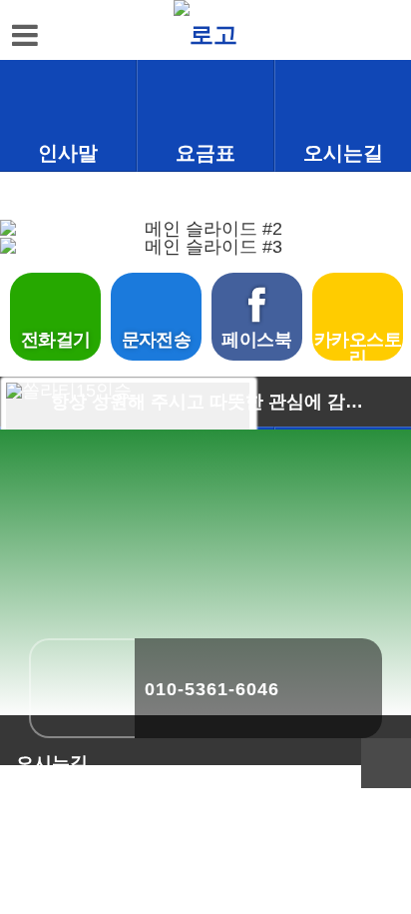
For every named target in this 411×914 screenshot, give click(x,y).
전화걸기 (56, 340)
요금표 (205, 153)
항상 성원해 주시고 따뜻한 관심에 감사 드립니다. (214, 402)
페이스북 (256, 340)
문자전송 (157, 340)
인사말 (68, 153)
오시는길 (343, 153)
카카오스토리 (357, 345)
